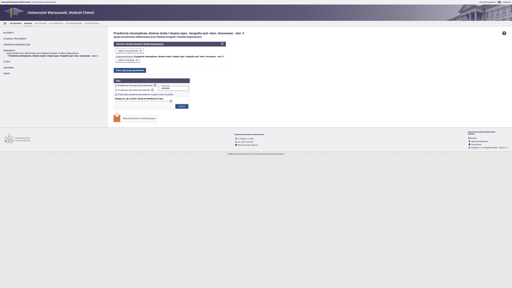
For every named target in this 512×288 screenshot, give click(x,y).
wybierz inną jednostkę (128, 51)
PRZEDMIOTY (9, 50)
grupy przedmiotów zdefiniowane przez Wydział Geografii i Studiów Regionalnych (42, 53)
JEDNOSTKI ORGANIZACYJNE (16, 44)
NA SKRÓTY (8, 33)
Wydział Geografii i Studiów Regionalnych (144, 44)
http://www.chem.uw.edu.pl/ (248, 145)
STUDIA (6, 62)
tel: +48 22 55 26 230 (245, 142)
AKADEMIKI (8, 68)
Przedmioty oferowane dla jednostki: (134, 90)
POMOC (6, 73)
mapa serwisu (476, 144)
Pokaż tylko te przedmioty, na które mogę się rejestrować (143, 101)
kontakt (474, 138)
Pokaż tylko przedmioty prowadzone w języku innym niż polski (145, 94)
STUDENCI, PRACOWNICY (15, 39)
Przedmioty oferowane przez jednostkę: (135, 85)
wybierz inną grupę (126, 60)
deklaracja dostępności (479, 141)
